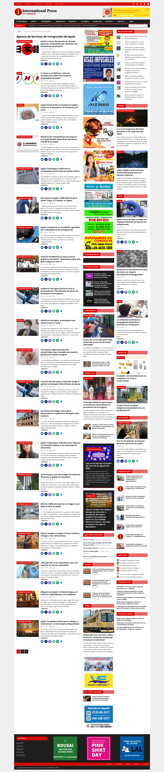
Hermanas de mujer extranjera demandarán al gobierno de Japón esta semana (60, 413)
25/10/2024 (96, 587)
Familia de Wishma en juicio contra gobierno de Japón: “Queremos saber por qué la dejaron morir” (60, 259)
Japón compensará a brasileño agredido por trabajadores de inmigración (60, 228)
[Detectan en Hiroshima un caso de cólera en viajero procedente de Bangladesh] (132, 258)
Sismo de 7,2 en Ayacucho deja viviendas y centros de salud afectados (97, 342)
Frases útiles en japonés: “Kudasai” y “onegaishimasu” (135, 535)
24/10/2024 (96, 599)
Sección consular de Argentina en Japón (131, 574)
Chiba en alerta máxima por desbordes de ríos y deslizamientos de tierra (102, 292)
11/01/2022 (45, 480)
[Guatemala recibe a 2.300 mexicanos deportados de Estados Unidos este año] (87, 364)
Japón (33, 21)
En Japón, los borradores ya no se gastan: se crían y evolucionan (131, 378)
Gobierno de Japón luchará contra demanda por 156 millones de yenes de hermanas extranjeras (59, 291)
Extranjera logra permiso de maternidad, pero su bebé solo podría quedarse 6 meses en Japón (59, 352)
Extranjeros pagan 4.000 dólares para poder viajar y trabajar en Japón (59, 199)
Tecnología (97, 21)
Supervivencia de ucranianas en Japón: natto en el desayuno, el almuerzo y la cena (59, 107)
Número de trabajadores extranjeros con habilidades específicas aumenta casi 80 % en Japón (59, 139)
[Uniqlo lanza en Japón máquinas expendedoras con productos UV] (132, 394)
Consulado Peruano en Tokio (128, 571)
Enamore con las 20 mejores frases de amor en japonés (135, 497)
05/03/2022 (45, 387)
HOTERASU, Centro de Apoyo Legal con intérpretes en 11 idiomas (130, 587)
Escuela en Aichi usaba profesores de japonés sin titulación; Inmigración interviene (135, 70)
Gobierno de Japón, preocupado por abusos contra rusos (58, 321)
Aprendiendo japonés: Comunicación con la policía (135, 516)
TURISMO (121, 106)
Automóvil (85, 21)
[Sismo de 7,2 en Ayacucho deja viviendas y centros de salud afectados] (98, 326)
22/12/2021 (45, 509)
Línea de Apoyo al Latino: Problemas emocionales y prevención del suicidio (101, 698)
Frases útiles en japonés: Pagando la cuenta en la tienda (136, 545)
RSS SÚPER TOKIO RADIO (94, 535)
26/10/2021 (45, 597)
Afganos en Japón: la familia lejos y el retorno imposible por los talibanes (59, 593)
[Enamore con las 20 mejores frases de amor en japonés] (120, 498)
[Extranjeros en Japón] (28, 48)
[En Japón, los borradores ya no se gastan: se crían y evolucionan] (132, 365)
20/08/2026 (121, 277)
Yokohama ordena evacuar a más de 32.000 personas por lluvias (102, 275)
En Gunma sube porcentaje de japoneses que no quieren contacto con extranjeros (136, 57)
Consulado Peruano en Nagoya (129, 568)
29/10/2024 (96, 574)
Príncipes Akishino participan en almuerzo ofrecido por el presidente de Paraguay (97, 404)
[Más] (59, 58)
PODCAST (88, 564)
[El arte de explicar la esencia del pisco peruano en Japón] (132, 430)
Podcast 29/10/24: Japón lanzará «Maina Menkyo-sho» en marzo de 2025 (103, 570)
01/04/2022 (45, 357)
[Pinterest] (144, 4)
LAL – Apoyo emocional (93, 692)
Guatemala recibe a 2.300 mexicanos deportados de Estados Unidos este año (101, 363)
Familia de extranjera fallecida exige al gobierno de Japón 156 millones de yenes (60, 382)
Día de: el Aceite (88, 540)
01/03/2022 (45, 450)
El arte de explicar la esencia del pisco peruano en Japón (131, 442)
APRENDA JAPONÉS (124, 471)
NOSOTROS (19, 4)
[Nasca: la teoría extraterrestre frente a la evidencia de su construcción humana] (87, 436)
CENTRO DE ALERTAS (92, 267)
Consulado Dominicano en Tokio (129, 563)
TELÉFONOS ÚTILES (124, 582)
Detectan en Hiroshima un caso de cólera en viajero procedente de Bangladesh (132, 272)
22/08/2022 (45, 174)
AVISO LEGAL (48, 4)
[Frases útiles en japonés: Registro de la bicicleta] (120, 527)
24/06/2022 (45, 232)
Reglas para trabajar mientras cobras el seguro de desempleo (130, 619)
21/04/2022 (45, 325)
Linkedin (127, 764)
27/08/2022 (45, 112)
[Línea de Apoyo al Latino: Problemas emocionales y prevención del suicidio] (87, 698)
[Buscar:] (138, 25)
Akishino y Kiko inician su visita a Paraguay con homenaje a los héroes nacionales (103, 426)
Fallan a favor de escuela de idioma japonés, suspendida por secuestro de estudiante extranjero (59, 43)
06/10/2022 (45, 49)
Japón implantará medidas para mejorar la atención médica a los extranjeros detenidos (61, 445)
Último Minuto (21, 21)
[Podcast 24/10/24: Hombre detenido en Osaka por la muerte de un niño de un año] (87, 595)
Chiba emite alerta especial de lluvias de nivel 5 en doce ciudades (102, 301)
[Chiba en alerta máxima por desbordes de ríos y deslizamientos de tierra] (89, 293)
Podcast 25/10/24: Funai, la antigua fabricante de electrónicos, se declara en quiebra (101, 582)
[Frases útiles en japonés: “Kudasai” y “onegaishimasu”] (120, 536)
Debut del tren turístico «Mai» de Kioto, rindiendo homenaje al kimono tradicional (98, 637)
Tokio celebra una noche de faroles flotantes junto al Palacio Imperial (130, 172)
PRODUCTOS (122, 352)
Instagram (119, 764)
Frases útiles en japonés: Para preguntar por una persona (136, 487)
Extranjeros (45, 21)
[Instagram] (137, 4)
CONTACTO (28, 4)
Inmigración (60, 21)
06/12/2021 (45, 538)
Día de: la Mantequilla (90, 551)
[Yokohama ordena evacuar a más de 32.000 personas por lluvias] (89, 276)
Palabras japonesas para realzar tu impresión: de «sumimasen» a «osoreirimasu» (134, 478)
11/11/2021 (45, 568)
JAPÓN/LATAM (89, 373)
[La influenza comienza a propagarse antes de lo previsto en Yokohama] (132, 309)
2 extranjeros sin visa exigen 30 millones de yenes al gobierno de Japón (60, 475)
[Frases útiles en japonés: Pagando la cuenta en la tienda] (120, 546)
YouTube (145, 764)
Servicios (72, 21)
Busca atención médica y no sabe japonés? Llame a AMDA (131, 598)
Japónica (109, 21)
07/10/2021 (45, 626)
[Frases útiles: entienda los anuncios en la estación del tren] (120, 508)
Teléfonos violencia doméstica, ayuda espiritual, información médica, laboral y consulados (130, 593)
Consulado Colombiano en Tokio (129, 560)
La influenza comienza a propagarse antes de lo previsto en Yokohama (128, 322)
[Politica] (28, 327)
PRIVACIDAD (38, 4)
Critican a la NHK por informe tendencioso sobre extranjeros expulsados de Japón (56, 75)
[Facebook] (133, 4)
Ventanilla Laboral (125, 614)
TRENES (87, 606)
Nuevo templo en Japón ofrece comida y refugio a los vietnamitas (60, 534)
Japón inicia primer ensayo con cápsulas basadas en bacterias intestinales (134, 97)
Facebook (109, 764)
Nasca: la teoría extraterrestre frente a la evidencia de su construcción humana (103, 436)
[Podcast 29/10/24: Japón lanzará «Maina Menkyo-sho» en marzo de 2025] (87, 571)
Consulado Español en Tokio (128, 565)
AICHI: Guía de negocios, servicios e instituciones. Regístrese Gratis (129, 603)
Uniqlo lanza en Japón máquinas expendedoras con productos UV (131, 408)
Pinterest (136, 764)
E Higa (53, 49)
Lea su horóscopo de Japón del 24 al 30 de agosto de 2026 (99, 466)
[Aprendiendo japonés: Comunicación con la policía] (120, 517)
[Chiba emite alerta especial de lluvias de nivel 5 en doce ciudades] (89, 301)
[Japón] (28, 80)
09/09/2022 (45, 81)
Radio (131, 21)
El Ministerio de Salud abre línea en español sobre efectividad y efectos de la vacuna (131, 607)
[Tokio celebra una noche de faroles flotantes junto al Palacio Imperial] (132, 159)
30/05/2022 (45, 296)
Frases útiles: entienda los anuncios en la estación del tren (135, 507)
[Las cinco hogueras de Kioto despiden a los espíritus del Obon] (132, 118)
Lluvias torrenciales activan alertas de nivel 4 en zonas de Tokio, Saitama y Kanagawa (102, 284)
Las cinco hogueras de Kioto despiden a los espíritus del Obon (130, 131)
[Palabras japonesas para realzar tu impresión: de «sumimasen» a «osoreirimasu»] (120, 478)
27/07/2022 (45, 203)
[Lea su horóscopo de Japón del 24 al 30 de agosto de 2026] (99, 453)
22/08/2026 (121, 227)
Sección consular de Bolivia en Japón (130, 577)
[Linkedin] (141, 4)
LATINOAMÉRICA (90, 310)
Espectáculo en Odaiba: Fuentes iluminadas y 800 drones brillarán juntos (135, 50)
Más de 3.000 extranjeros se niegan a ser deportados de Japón (60, 505)
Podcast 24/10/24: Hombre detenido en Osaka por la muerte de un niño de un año (102, 594)
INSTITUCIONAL (59, 4)
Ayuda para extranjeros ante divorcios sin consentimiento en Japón (131, 623)
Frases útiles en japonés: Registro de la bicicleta (134, 526)
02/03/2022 (45, 418)
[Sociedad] (28, 112)
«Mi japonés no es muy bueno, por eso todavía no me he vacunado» (59, 563)
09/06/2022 (45, 264)
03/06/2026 (121, 446)
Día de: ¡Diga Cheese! (90, 548)
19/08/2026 (121, 327)
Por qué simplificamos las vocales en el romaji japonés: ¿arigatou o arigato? (130, 628)
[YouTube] (148, 4)
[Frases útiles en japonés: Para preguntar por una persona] (120, 489)
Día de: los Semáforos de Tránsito (94, 556)
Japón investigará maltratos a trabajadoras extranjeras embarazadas (60, 169)
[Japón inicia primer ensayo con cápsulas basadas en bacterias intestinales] (132, 208)
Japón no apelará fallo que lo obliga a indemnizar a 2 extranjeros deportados (60, 622)
